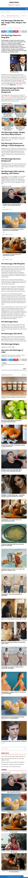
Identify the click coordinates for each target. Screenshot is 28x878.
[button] (26, 9)
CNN (7, 43)
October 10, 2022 (5, 28)
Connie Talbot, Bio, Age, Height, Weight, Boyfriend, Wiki (13, 756)
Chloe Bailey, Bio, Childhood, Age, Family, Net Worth (12, 764)
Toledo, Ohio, (8, 96)
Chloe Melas (19, 84)
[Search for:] (14, 11)
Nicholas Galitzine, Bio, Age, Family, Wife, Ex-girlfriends (12, 762)
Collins (12, 28)
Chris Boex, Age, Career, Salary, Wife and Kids (11, 766)
